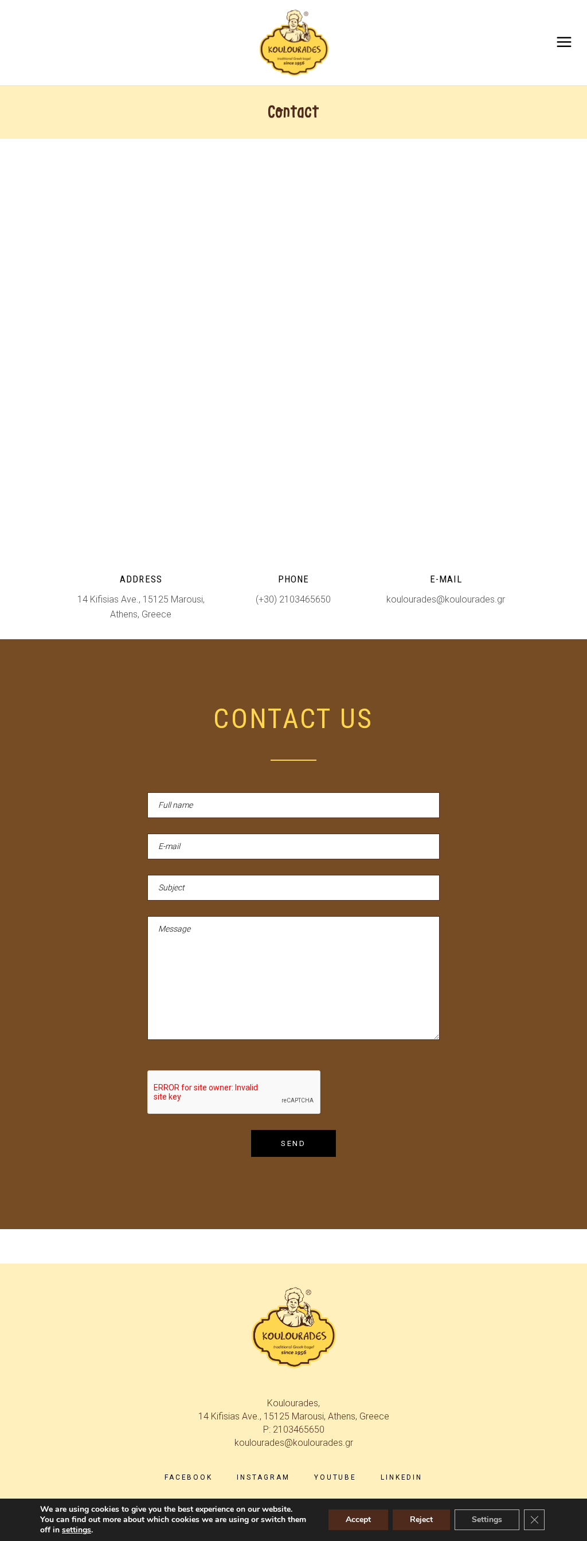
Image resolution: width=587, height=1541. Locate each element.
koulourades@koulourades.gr (445, 599)
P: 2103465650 (293, 1429)
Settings (487, 1519)
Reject (421, 1519)
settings (76, 1530)
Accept (358, 1519)
